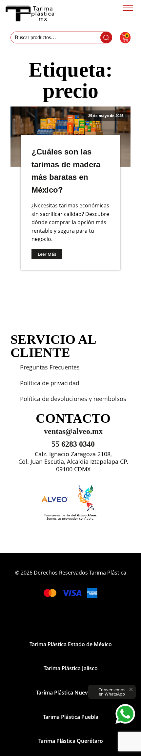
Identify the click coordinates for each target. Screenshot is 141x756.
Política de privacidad (49, 383)
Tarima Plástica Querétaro (70, 740)
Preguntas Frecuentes (50, 367)
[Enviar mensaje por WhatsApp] (125, 713)
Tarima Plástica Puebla (70, 717)
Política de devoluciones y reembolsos (73, 399)
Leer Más (47, 254)
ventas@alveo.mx (73, 431)
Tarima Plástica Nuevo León (70, 692)
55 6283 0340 (73, 444)
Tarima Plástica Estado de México (71, 644)
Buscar (106, 37)
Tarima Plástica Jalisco (71, 668)
